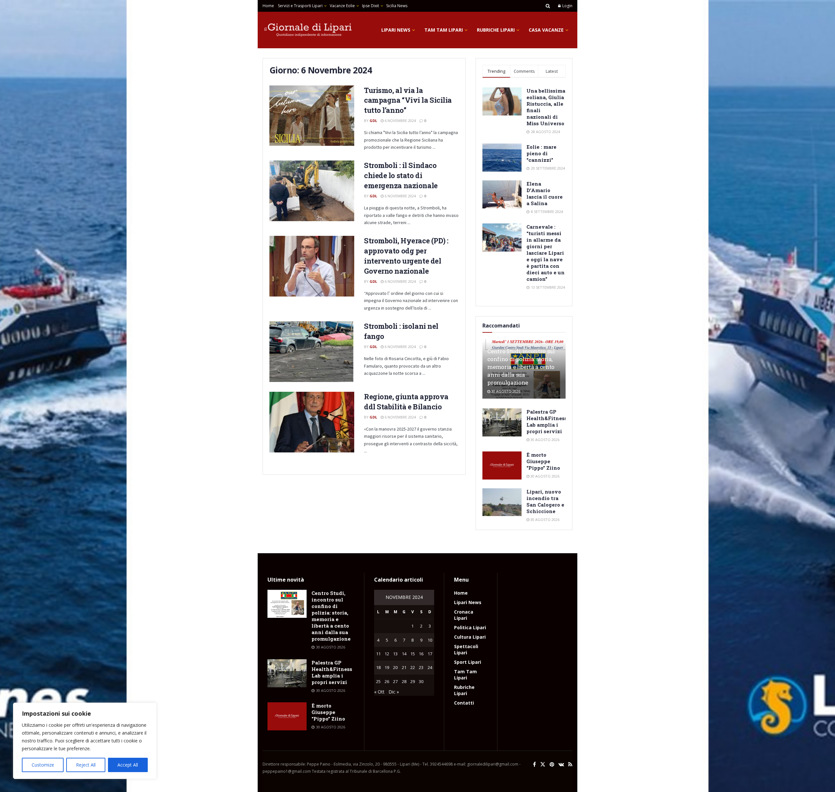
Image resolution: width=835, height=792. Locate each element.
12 (387, 654)
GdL (373, 120)
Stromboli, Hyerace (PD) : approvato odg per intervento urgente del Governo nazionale (406, 255)
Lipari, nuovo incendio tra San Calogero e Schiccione (545, 501)
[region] (85, 741)
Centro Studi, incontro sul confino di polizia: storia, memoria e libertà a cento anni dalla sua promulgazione (520, 366)
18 (378, 667)
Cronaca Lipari (463, 615)
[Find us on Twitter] (542, 764)
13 (395, 654)
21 (404, 667)
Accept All (127, 765)
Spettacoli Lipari (466, 649)
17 (430, 654)
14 (404, 654)
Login (566, 5)
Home (268, 5)
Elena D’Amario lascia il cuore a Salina (544, 193)
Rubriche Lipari (496, 30)
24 (430, 667)
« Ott (379, 692)
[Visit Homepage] (308, 30)
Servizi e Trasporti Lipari (300, 5)
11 (378, 654)
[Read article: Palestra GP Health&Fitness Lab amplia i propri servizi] (502, 422)
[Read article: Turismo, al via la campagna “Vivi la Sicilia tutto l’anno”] (311, 115)
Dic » (393, 692)
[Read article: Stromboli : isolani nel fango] (311, 351)
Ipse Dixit (370, 5)
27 (395, 681)
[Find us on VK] (561, 764)
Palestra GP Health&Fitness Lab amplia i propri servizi (546, 421)
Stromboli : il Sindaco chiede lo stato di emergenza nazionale (401, 175)
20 (395, 667)
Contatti (464, 703)
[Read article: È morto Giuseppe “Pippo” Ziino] (502, 465)
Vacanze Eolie (342, 5)
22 (412, 667)
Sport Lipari (467, 662)
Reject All (86, 765)
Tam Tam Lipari (443, 30)
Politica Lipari (470, 627)
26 (387, 681)
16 (421, 654)
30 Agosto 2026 (505, 391)
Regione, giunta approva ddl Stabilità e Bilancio (406, 401)
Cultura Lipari (470, 637)
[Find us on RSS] (570, 764)
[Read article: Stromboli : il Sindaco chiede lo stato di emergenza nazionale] (311, 190)
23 (421, 667)
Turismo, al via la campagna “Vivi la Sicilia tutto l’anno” (408, 100)
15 (412, 654)
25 (378, 681)
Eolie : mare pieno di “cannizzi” (541, 153)
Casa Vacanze (546, 30)
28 (404, 681)
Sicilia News (396, 5)
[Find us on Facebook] (534, 764)
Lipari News (395, 30)
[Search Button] (548, 6)
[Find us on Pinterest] (552, 764)
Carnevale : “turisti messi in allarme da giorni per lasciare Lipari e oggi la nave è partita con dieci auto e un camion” (545, 252)
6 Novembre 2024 (400, 120)
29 (412, 681)
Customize (43, 765)
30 (421, 681)
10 (430, 640)
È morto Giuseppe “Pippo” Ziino (543, 461)
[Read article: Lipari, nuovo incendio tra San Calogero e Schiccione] (502, 502)
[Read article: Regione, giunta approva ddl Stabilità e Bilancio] (311, 422)
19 (387, 667)
